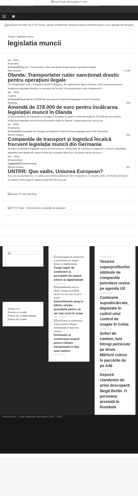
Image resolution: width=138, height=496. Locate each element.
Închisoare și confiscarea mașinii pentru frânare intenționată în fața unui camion (67, 342)
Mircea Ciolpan (16, 134)
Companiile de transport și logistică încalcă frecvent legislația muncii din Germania (59, 141)
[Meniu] (4, 17)
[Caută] (133, 17)
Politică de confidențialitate (22, 315)
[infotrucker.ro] (20, 16)
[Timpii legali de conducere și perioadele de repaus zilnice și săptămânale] (69, 264)
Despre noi (13, 308)
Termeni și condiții (17, 312)
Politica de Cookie (17, 319)
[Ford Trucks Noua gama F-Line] (69, 2)
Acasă (11, 36)
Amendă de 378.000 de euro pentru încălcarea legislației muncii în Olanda (63, 109)
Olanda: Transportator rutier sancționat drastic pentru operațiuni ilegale (63, 77)
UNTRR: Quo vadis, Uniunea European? (55, 171)
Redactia (12, 102)
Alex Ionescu (14, 70)
